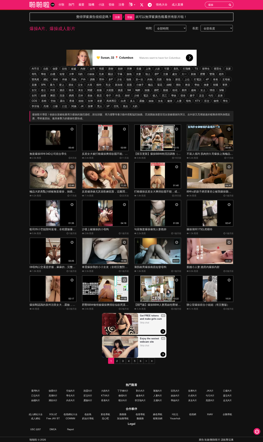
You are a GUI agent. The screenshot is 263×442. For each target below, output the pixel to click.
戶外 (83, 79)
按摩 (90, 106)
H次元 (175, 414)
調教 (92, 79)
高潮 (45, 106)
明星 (101, 68)
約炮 (149, 79)
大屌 (89, 84)
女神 (90, 100)
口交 (64, 106)
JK (82, 106)
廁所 (184, 90)
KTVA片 (105, 395)
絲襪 (43, 95)
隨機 (91, 4)
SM (129, 90)
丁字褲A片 (122, 390)
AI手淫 (35, 68)
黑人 (99, 106)
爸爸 (215, 79)
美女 (80, 90)
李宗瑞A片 (140, 400)
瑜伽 (168, 79)
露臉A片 (88, 400)
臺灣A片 (35, 390)
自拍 (64, 68)
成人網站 (35, 418)
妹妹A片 (175, 395)
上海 (148, 68)
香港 (71, 100)
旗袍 (129, 74)
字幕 (119, 74)
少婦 (136, 95)
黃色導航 (105, 414)
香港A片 (105, 400)
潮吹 (178, 84)
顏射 (110, 68)
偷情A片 (122, 395)
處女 (174, 74)
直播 (34, 84)
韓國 (215, 84)
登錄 (111, 4)
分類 (61, 4)
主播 (165, 74)
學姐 (196, 84)
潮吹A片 (53, 400)
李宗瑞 (35, 106)
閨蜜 (89, 90)
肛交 (206, 100)
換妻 (206, 84)
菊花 (159, 84)
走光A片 (227, 400)
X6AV (210, 414)
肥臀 (202, 74)
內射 (83, 68)
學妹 (173, 95)
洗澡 (62, 95)
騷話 (110, 74)
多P (111, 79)
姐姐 (81, 100)
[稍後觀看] (257, 431)
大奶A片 (105, 390)
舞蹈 (52, 95)
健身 (169, 100)
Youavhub (175, 418)
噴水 (71, 90)
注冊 (121, 4)
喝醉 (137, 90)
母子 (108, 95)
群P (157, 74)
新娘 (193, 74)
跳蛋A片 (88, 390)
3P (107, 106)
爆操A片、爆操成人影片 (52, 28)
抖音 (52, 90)
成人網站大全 (36, 414)
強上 (147, 74)
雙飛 (212, 74)
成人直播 (177, 4)
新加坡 (119, 84)
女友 (160, 100)
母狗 (188, 100)
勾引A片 (210, 395)
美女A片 (192, 400)
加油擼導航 (123, 418)
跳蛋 (120, 90)
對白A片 (140, 390)
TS (196, 68)
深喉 (221, 90)
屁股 (129, 84)
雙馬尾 (35, 79)
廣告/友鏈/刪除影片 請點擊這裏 (216, 439)
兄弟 (101, 74)
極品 (150, 84)
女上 (202, 90)
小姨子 (140, 84)
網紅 (45, 79)
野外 (101, 79)
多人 (132, 100)
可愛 (166, 68)
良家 (228, 68)
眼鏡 (165, 90)
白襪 (52, 74)
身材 (127, 95)
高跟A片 (210, 400)
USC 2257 (35, 429)
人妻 (179, 100)
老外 (221, 74)
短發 (62, 74)
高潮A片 (53, 395)
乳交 (108, 84)
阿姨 (73, 106)
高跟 (159, 79)
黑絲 (73, 79)
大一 (184, 74)
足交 (201, 95)
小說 (101, 4)
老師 (120, 68)
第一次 (139, 79)
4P (207, 79)
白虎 (123, 100)
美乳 (176, 68)
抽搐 (147, 90)
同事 (129, 68)
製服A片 (157, 390)
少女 (119, 79)
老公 (43, 90)
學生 (225, 100)
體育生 (217, 68)
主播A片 (157, 400)
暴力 (52, 84)
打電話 (197, 79)
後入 (155, 95)
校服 (99, 90)
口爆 (55, 106)
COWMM (70, 418)
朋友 (71, 84)
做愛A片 (53, 390)
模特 (98, 84)
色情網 (192, 414)
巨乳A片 (175, 390)
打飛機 (186, 68)
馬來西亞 (111, 100)
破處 (73, 68)
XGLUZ (53, 414)
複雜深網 (157, 418)
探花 (177, 79)
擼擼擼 (122, 414)
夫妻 (138, 74)
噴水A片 (122, 400)
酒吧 (156, 90)
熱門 (71, 4)
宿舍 (183, 95)
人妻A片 (157, 395)
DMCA (53, 429)
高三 (164, 95)
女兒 (34, 90)
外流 (117, 95)
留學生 (206, 68)
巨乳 (116, 106)
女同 (34, 95)
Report (70, 429)
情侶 (212, 90)
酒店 (62, 90)
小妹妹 (90, 74)
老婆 (99, 100)
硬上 (61, 84)
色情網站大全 (70, 414)
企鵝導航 (227, 414)
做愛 (55, 68)
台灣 (92, 68)
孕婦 (55, 79)
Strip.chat (144, 322)
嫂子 (192, 95)
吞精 (43, 100)
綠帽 (169, 84)
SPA (43, 84)
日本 (80, 95)
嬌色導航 (157, 414)
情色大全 (161, 4)
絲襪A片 (35, 400)
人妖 (157, 68)
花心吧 (105, 418)
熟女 (125, 106)
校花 (174, 90)
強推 (128, 79)
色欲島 (87, 414)
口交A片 (35, 395)
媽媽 (71, 95)
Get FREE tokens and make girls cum (151, 317)
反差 (220, 95)
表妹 (89, 95)
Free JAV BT (53, 418)
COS (34, 100)
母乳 (34, 74)
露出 (62, 100)
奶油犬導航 (88, 418)
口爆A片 (227, 390)
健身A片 (140, 395)
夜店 (99, 95)
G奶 (80, 74)
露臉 (141, 100)
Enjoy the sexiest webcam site (150, 340)
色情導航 (140, 414)
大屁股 (110, 90)
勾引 (210, 95)
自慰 (45, 68)
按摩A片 (192, 390)
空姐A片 (70, 390)
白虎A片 (192, 395)
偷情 (216, 100)
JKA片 (210, 390)
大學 (71, 74)
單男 (224, 84)
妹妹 (151, 100)
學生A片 (70, 395)
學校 (43, 74)
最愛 (81, 4)
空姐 (53, 100)
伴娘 (64, 79)
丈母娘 (226, 79)
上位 (187, 79)
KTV (197, 100)
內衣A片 (70, 400)
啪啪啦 (33, 439)
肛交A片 (88, 395)
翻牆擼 (140, 418)
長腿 (138, 68)
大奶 (134, 106)
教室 (187, 84)
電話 (145, 95)
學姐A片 (175, 400)
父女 (80, 84)
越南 (193, 90)
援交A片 (227, 395)
